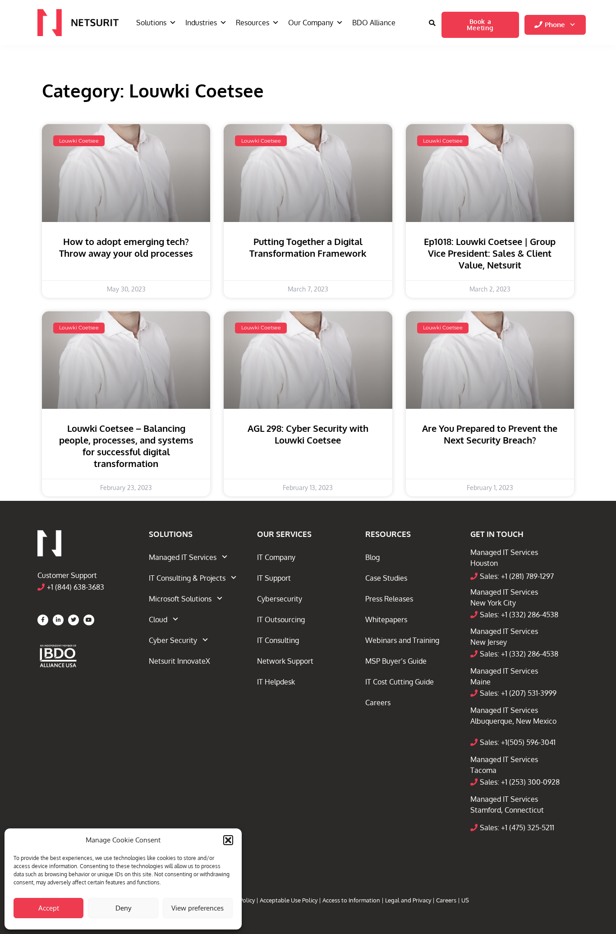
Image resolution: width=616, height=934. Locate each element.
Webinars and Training (402, 640)
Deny (123, 908)
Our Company (310, 22)
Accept (48, 908)
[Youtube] (88, 620)
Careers (378, 702)
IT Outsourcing (281, 619)
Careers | (448, 900)
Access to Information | (353, 900)
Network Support (285, 661)
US (465, 900)
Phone (555, 24)
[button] (228, 840)
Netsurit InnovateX (179, 661)
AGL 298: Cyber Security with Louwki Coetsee (308, 434)
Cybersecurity (279, 598)
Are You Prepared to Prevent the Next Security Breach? (489, 434)
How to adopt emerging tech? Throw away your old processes (126, 247)
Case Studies (386, 578)
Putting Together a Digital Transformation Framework (307, 247)
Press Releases (389, 598)
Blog (372, 557)
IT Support (274, 578)
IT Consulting (278, 640)
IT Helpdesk (276, 681)
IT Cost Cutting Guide (399, 681)
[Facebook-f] (42, 620)
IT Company (276, 557)
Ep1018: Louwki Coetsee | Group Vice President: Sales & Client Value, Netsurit (490, 253)
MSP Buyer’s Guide (396, 661)
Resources (252, 22)
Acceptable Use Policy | (291, 900)
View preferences (197, 908)
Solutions (151, 22)
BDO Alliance (373, 22)
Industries (201, 22)
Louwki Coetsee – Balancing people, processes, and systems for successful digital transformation (126, 445)
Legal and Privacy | (410, 900)
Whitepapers (386, 619)
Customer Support (67, 575)
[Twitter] (73, 620)
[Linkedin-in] (58, 620)
